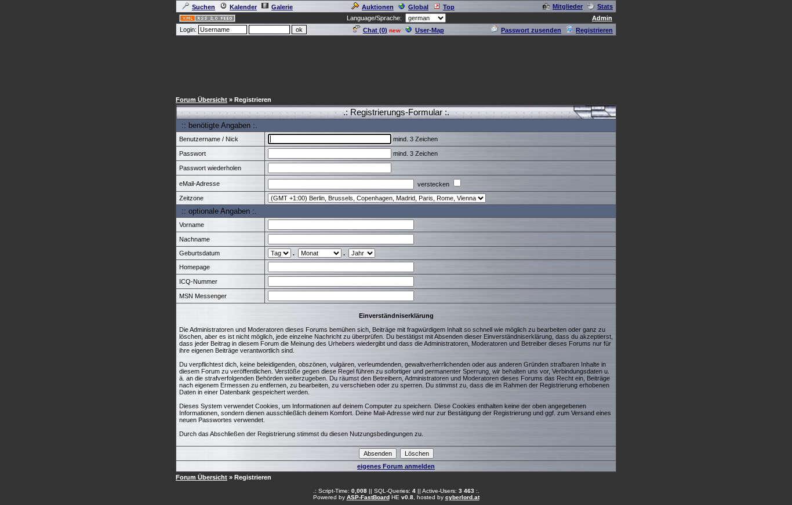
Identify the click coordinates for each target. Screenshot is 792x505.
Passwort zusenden (531, 30)
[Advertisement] (396, 63)
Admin (602, 17)
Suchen (203, 6)
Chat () (375, 30)
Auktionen (378, 6)
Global (418, 6)
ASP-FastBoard (368, 497)
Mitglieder (568, 6)
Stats (605, 6)
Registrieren (594, 30)
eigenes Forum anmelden (396, 466)
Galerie (282, 6)
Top (449, 6)
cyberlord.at (462, 497)
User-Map (429, 30)
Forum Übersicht (201, 99)
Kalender (243, 6)
